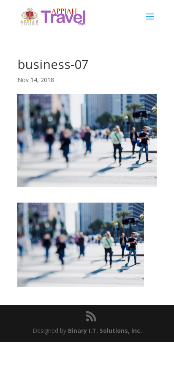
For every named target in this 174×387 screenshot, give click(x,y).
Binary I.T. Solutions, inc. (105, 331)
